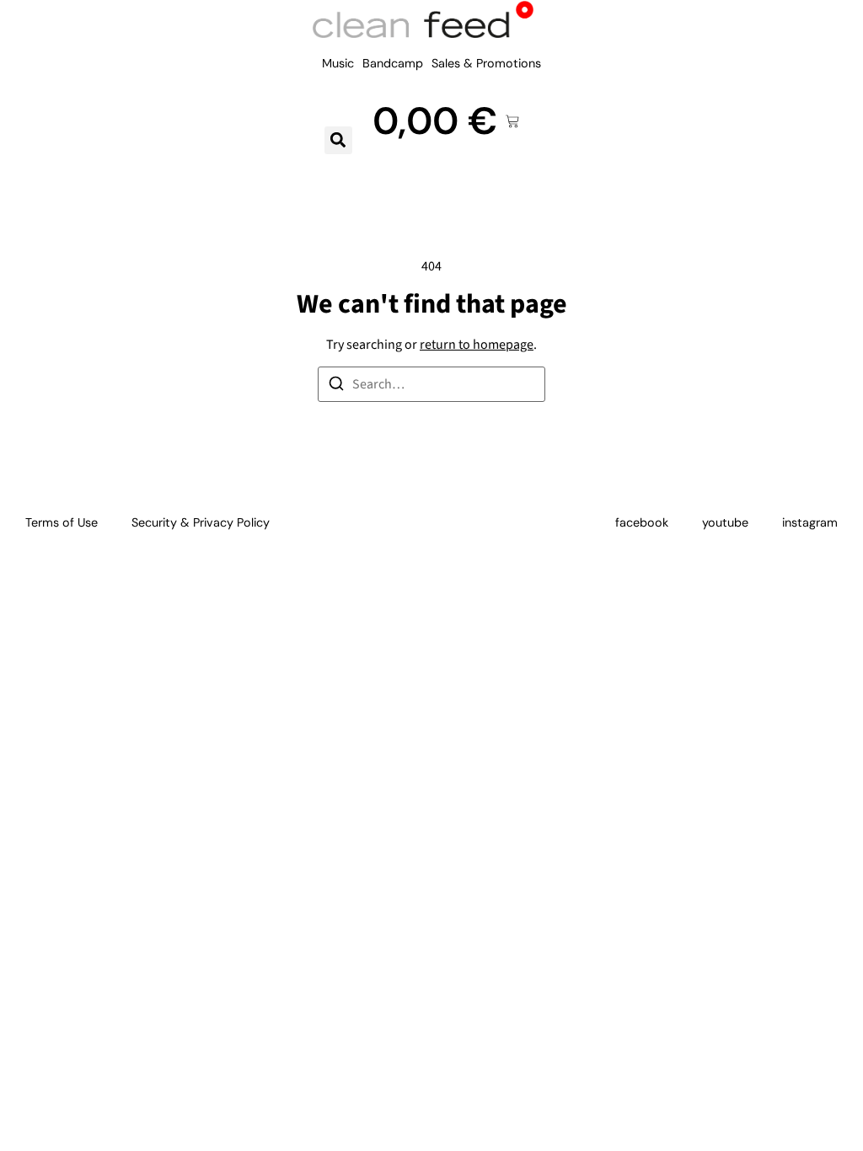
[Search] (336, 386)
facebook (641, 522)
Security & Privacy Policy (200, 522)
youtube (725, 522)
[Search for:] (431, 384)
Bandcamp (392, 63)
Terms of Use (61, 522)
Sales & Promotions (486, 63)
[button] (338, 140)
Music (338, 63)
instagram (810, 522)
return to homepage (476, 344)
